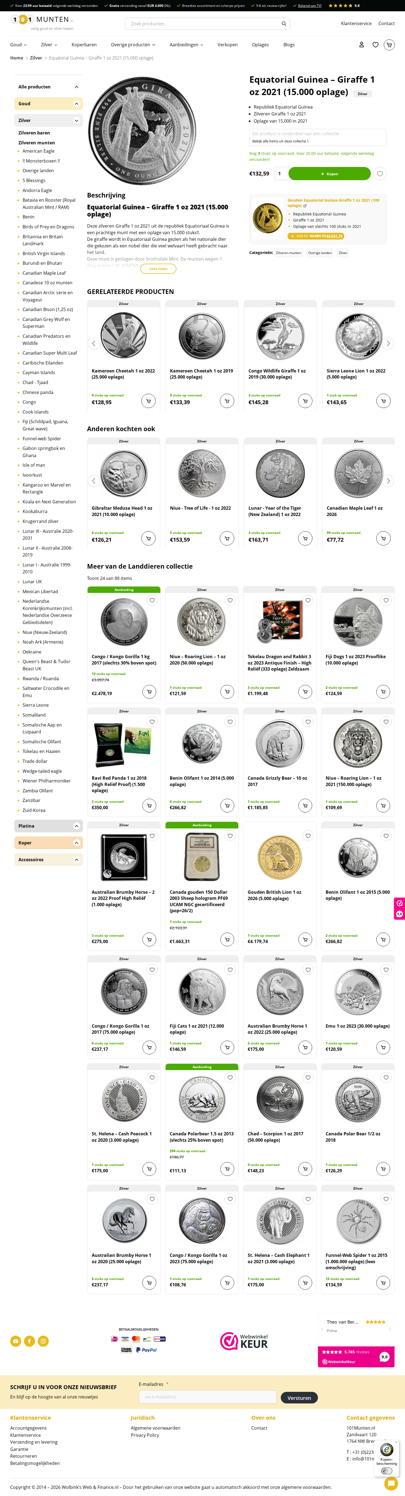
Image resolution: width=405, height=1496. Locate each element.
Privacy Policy (145, 1435)
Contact (387, 23)
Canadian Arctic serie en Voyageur (48, 296)
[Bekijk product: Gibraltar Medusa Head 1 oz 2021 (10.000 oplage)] (124, 473)
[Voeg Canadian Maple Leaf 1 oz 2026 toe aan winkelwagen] (383, 538)
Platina (26, 826)
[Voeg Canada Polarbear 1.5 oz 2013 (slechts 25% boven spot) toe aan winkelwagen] (227, 1169)
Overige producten (130, 45)
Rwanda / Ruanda (41, 679)
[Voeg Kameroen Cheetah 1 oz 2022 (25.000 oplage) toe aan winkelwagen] (148, 401)
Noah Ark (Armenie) (43, 642)
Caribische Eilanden (43, 363)
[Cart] (389, 44)
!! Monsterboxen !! (41, 161)
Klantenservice (356, 23)
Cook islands (36, 412)
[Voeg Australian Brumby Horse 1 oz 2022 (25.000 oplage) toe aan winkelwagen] (305, 1047)
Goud (16, 45)
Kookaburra (35, 511)
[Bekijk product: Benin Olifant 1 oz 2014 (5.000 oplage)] (202, 743)
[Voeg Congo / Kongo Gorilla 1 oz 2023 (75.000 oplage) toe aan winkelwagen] (227, 1283)
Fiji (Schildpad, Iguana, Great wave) (45, 425)
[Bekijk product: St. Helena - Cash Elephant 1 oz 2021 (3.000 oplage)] (280, 1220)
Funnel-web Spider (42, 439)
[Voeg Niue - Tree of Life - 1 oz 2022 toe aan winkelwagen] (227, 538)
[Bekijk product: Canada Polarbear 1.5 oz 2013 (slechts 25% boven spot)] (202, 1099)
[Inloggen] (361, 44)
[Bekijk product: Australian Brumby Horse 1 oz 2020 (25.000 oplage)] (124, 1220)
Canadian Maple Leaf (44, 273)
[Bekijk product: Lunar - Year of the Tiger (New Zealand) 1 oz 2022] (280, 473)
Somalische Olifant (42, 742)
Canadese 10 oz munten (47, 283)
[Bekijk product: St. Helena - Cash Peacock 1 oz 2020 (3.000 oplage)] (124, 1099)
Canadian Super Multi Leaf (50, 353)
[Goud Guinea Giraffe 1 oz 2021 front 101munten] (268, 218)
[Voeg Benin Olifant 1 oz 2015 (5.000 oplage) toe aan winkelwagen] (383, 939)
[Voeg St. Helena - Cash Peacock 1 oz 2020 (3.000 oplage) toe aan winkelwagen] (149, 1169)
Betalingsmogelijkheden (35, 1463)
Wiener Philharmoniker (47, 781)
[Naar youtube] (15, 1341)
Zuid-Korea (34, 810)
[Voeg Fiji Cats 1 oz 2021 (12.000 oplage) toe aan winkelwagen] (227, 1047)
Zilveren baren (34, 133)
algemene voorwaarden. (306, 1487)
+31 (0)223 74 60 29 (372, 1452)
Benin (28, 217)
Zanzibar (31, 800)
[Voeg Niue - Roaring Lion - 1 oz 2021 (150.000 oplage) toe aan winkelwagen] (383, 805)
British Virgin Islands (44, 253)
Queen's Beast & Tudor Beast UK (47, 665)
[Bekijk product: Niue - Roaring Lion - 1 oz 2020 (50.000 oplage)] (202, 622)
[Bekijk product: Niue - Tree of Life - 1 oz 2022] (202, 473)
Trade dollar (35, 761)
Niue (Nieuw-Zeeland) (45, 632)
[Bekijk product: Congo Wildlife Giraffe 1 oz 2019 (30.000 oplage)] (280, 336)
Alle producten (34, 87)
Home (16, 58)
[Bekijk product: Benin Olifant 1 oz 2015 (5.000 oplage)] (358, 857)
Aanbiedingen (184, 45)
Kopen (332, 173)
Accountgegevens (28, 1428)
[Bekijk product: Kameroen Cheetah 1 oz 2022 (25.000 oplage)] (124, 336)
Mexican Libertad (40, 591)
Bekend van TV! (310, 5)
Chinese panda (38, 392)
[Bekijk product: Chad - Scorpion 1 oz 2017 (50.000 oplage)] (280, 1099)
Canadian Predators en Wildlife (47, 339)
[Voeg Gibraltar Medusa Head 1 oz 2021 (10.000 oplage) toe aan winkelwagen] (148, 538)
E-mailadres (154, 1384)
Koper (24, 843)
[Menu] (396, 1443)
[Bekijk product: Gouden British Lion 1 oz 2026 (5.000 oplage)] (280, 857)
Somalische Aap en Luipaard (42, 728)
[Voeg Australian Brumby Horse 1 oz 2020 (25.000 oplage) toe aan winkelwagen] (149, 1283)
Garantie (19, 1449)
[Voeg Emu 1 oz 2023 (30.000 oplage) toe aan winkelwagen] (383, 1047)
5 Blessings (34, 180)
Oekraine (32, 652)
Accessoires (31, 860)
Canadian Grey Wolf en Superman (46, 323)
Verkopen (228, 45)
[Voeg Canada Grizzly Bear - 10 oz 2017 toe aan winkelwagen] (305, 805)
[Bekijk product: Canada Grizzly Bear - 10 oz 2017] (280, 743)
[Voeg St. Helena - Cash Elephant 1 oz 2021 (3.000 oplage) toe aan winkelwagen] (305, 1283)
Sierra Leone (36, 705)
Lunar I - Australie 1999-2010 (47, 568)
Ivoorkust (32, 475)
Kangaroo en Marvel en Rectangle (47, 488)
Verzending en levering (34, 1442)
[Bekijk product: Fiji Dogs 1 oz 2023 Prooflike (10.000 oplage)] (358, 622)
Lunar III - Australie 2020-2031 (48, 534)
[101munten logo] (42, 24)
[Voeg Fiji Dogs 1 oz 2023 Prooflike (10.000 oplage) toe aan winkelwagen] (383, 692)
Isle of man (34, 465)
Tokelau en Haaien (41, 751)
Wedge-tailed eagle (42, 771)
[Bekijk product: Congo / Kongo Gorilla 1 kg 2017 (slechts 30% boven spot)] (124, 622)
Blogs (289, 45)
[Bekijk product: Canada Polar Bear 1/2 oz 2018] (358, 1099)
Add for (319, 235)
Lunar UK (32, 582)
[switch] (386, 1471)
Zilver (46, 45)
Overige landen (320, 252)
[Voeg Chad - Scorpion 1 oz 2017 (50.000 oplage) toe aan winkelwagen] (305, 1169)
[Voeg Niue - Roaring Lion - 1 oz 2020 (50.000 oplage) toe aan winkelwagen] (227, 692)
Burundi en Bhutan (42, 263)
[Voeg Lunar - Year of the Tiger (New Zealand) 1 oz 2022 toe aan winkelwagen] (305, 538)
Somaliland (34, 715)
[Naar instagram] (43, 1341)
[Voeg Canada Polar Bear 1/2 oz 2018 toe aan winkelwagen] (383, 1169)
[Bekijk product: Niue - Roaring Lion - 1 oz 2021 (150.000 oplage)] (358, 743)
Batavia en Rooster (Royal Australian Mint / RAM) (49, 203)
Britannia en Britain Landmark (43, 240)
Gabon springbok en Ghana (44, 451)
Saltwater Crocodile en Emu (46, 691)
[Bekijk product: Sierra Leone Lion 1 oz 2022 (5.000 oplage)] (359, 336)
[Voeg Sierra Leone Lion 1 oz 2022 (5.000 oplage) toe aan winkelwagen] (383, 401)
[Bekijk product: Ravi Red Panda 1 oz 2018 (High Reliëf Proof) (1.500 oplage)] (124, 743)
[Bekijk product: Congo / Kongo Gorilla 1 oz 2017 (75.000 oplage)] (124, 991)
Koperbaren (84, 45)
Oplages (260, 45)
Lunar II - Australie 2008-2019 (47, 551)
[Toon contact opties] (391, 1483)
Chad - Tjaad (35, 382)
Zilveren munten (288, 252)
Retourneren (23, 1456)
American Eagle (39, 151)
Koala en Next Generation (49, 502)
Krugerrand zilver (41, 521)
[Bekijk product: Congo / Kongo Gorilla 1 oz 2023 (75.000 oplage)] (202, 1220)
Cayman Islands (39, 372)
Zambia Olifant (38, 791)
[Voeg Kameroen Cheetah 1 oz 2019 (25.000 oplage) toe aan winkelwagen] (227, 401)
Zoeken (284, 24)
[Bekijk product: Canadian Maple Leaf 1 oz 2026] (359, 473)
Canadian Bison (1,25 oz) (48, 309)
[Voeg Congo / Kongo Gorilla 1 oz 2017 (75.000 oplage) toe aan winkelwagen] (149, 1047)
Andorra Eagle (37, 190)
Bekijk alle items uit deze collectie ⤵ (280, 141)
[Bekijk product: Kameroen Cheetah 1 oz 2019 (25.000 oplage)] (202, 336)
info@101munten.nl (372, 1459)
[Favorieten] (375, 44)
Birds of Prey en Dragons (48, 227)
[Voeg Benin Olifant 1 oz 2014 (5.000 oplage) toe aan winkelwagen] (227, 805)
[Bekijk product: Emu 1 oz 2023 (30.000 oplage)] (358, 991)
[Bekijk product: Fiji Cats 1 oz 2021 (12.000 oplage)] (202, 991)
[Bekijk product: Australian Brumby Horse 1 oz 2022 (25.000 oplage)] (280, 991)
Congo (29, 402)
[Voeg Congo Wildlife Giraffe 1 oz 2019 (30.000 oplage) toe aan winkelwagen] (305, 401)
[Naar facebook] (29, 1341)
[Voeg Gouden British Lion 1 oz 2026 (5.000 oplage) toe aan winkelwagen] (305, 939)
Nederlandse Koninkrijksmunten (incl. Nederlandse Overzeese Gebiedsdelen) (48, 611)
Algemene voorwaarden (155, 1428)
